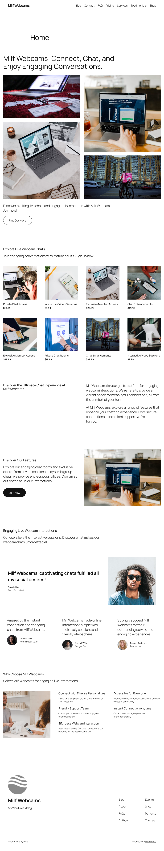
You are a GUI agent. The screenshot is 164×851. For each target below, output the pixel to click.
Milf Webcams (18, 5)
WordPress (150, 841)
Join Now (14, 493)
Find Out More (17, 220)
